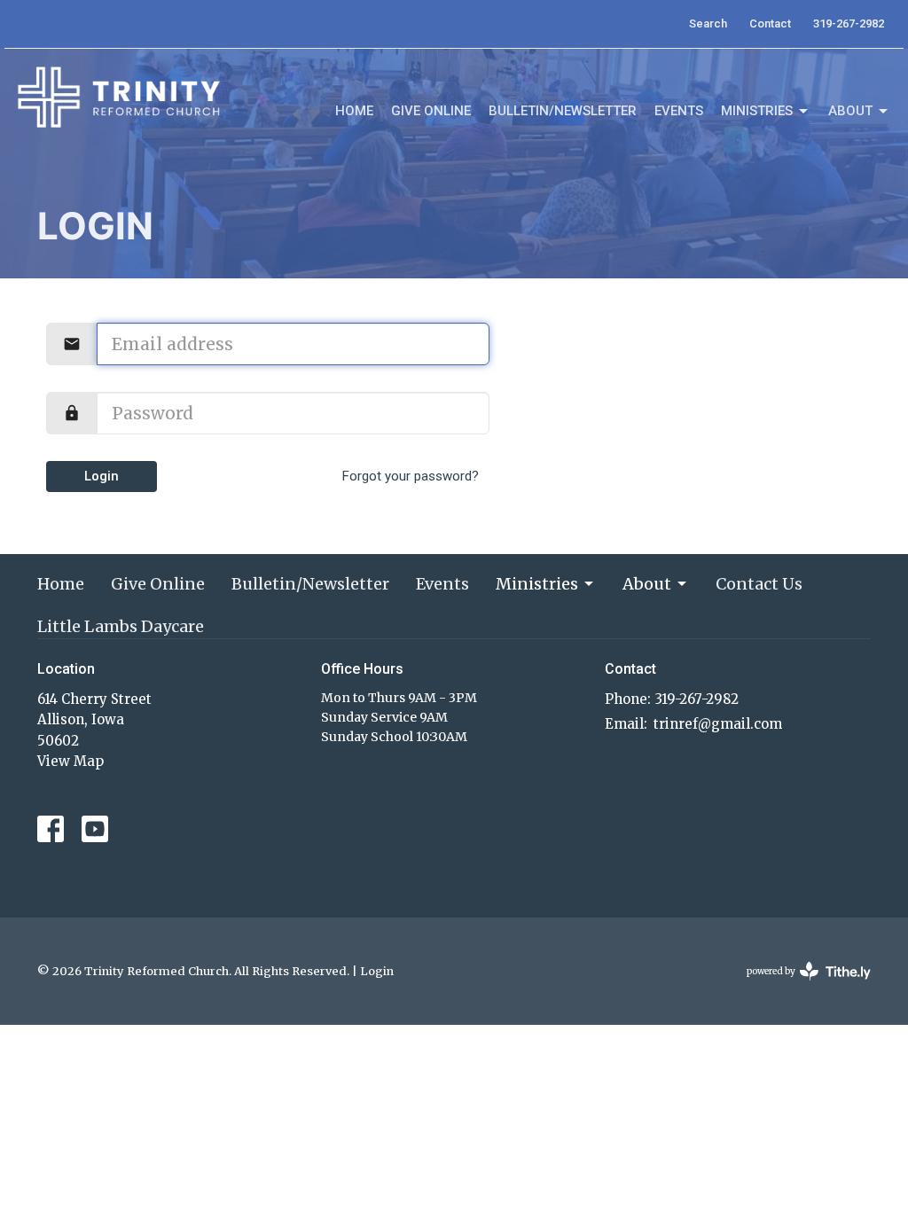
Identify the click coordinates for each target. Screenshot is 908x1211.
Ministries (757, 111)
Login (101, 476)
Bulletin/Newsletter (563, 111)
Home (354, 111)
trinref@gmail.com (718, 723)
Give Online (431, 111)
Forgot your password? (410, 476)
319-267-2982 (848, 23)
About (850, 111)
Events (678, 111)
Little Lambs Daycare (120, 626)
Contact (770, 23)
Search (708, 23)
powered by (800, 986)
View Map (70, 761)
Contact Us (759, 584)
